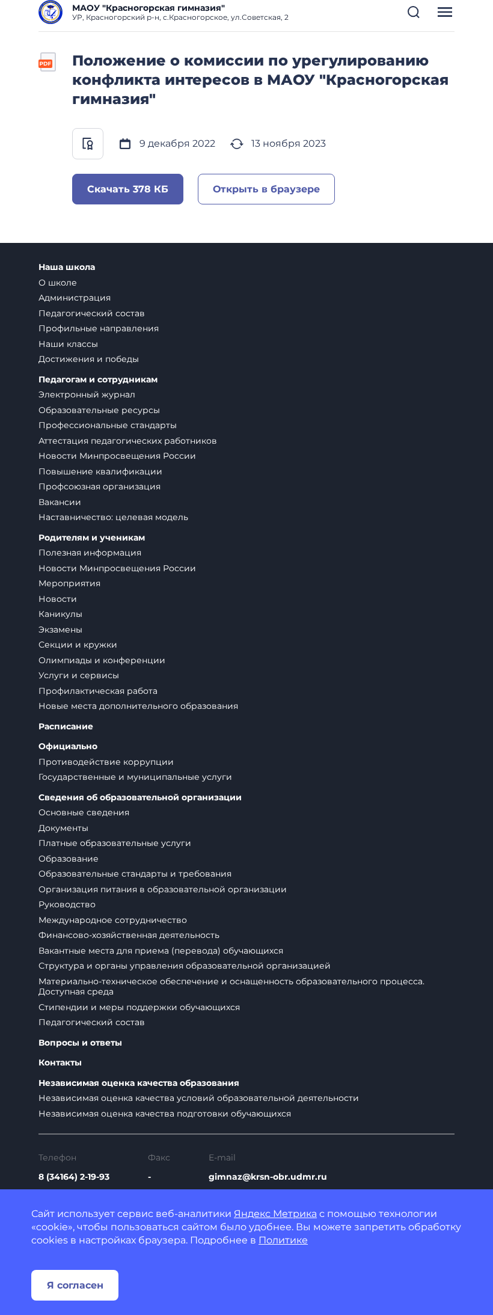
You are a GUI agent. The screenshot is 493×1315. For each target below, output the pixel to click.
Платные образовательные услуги (114, 843)
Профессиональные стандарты (107, 425)
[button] (413, 12)
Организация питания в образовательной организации (162, 889)
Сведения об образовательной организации (140, 797)
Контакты (60, 1063)
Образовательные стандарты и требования (134, 873)
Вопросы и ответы (80, 1043)
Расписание (65, 727)
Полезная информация (89, 552)
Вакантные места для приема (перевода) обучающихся (160, 950)
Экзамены (60, 629)
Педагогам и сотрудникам (98, 380)
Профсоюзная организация (99, 486)
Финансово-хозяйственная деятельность (128, 935)
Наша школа (66, 267)
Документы (63, 828)
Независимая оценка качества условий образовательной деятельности (198, 1098)
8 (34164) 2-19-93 (73, 1176)
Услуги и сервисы (78, 675)
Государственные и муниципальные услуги (135, 776)
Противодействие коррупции (106, 761)
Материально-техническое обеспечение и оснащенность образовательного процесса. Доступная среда (231, 987)
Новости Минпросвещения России (117, 455)
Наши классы (68, 344)
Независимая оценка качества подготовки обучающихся (164, 1113)
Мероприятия (69, 583)
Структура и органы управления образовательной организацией (184, 965)
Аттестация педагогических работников (127, 440)
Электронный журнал (86, 394)
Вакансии (59, 502)
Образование (68, 858)
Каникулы (60, 613)
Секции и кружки (77, 644)
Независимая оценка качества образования (138, 1083)
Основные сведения (83, 812)
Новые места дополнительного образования (138, 705)
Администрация (74, 297)
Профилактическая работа (98, 690)
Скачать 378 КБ (127, 189)
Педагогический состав (91, 313)
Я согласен (75, 1285)
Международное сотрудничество (112, 920)
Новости (57, 598)
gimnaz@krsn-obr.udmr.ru (268, 1176)
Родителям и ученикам (91, 538)
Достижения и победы (88, 359)
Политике (283, 1240)
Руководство (67, 904)
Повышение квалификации (100, 471)
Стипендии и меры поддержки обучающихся (139, 1007)
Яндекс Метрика (275, 1213)
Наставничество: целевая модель (113, 517)
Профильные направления (98, 328)
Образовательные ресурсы (99, 410)
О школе (57, 282)
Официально (67, 746)
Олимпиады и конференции (101, 660)
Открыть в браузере (266, 189)
